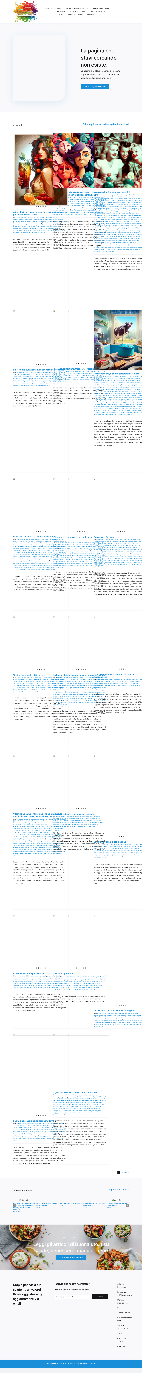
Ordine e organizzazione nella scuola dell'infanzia (121, 223)
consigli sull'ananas (113, 543)
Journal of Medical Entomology (46, 546)
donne (77, 550)
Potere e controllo (81, 375)
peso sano (128, 683)
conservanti (16, 221)
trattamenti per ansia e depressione (85, 214)
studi (49, 563)
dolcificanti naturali (103, 387)
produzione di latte (59, 561)
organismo (56, 557)
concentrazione (86, 548)
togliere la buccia (103, 564)
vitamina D (43, 853)
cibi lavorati (102, 1097)
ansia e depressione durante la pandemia (87, 197)
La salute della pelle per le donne (110, 842)
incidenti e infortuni (75, 689)
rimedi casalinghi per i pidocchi (30, 560)
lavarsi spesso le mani (85, 691)
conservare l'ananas (100, 543)
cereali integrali (50, 826)
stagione (16, 230)
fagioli (26, 836)
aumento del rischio (28, 824)
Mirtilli (134, 399)
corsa (35, 1127)
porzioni (15, 228)
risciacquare (31, 562)
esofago (108, 681)
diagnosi (112, 850)
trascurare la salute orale (79, 826)
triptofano (113, 564)
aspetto (103, 844)
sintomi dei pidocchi (19, 563)
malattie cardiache (125, 395)
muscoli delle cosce (133, 1020)
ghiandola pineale (77, 552)
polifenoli (104, 403)
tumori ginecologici (90, 989)
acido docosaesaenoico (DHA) (40, 819)
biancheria (26, 541)
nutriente (121, 553)
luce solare (24, 842)
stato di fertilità (78, 989)
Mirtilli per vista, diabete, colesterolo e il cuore (116, 373)
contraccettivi (17, 1127)
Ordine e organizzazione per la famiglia (110, 236)
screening (56, 989)
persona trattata (27, 552)
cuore (95, 384)
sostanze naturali (41, 563)
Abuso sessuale (80, 371)
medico (26, 226)
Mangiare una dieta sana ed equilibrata (76, 692)
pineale (66, 559)
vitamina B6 (131, 564)
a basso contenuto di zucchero (107, 378)
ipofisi (86, 553)
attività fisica (71, 544)
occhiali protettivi (103, 401)
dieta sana (47, 978)
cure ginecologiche (44, 1127)
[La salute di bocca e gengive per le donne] (81, 783)
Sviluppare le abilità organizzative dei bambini (108, 247)
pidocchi (21, 554)
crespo (15, 681)
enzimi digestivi (121, 547)
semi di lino (33, 849)
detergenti (105, 850)
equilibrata (36, 1129)
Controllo (69, 373)
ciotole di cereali (105, 382)
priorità (30, 985)
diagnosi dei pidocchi (26, 543)
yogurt (130, 414)
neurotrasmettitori (50, 842)
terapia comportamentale (35, 851)
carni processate (24, 219)
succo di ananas (126, 560)
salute (64, 377)
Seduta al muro (121, 1022)
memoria (117, 399)
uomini (87, 565)
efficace (36, 543)
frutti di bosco (46, 223)
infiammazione (98, 393)
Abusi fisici (60, 371)
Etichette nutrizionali (46, 376)
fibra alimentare (119, 389)
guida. (127, 681)
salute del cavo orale (45, 1135)
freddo (38, 683)
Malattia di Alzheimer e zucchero (43, 378)
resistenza (16, 560)
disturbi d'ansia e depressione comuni (70, 207)
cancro (134, 380)
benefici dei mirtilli (126, 380)
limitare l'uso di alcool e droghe (85, 209)
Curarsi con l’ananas (104, 537)
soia (47, 228)
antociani (116, 380)
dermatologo (98, 850)
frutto (100, 549)
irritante (27, 546)
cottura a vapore (32, 221)
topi (122, 412)
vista (111, 414)
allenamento (30, 1123)
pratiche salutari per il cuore (102, 404)
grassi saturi (39, 980)
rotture (44, 687)
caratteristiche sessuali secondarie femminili (67, 546)
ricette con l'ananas (108, 556)
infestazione (36, 545)
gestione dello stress (84, 1104)
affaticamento (73, 677)
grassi (15, 225)
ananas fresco (113, 539)
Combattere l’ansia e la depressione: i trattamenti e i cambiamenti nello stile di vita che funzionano (79, 193)
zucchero (43, 232)
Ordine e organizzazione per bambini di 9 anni (126, 225)
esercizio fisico (125, 387)
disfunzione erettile (88, 1100)
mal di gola (130, 551)
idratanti (101, 852)
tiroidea (76, 565)
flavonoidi (128, 389)
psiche (32, 847)
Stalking (82, 377)
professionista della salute (106, 406)
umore (82, 565)
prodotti (115, 555)
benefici (139, 539)
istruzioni (33, 546)
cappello (45, 679)
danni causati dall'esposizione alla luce (121, 384)
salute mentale (37, 1137)
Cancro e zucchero (27, 374)
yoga (14, 1140)
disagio (103, 681)
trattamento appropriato (28, 567)
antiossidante (17, 824)
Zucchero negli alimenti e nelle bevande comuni (35, 385)
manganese (118, 397)
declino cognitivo (37, 828)
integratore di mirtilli (115, 393)
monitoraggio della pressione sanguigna (30, 983)
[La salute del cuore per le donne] (40, 942)
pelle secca (135, 852)
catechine (41, 219)
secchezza (16, 689)
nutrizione (29, 843)
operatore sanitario (59, 985)
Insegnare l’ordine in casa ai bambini (112, 192)
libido (103, 1106)
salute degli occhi (134, 408)
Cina (120, 541)
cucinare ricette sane (27, 978)
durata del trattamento (44, 834)
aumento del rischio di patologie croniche (85, 681)
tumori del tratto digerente (34, 230)
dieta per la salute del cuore (131, 386)
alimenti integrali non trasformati (43, 821)
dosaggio (34, 834)
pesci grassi (47, 843)
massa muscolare (77, 555)
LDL (117, 395)
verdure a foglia (18, 853)
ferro (35, 836)
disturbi (25, 832)
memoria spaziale (126, 399)
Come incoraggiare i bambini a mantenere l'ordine (114, 202)
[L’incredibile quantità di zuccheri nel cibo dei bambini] (40, 338)
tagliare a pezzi (137, 560)
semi (19, 849)
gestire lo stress (63, 689)
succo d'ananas (116, 560)
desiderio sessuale (84, 1098)
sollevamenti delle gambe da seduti (105, 1024)
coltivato (125, 541)
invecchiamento (127, 393)
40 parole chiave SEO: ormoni (66, 542)
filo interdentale (90, 818)
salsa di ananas (119, 556)
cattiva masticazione (115, 679)
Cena (38, 1209)
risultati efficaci (41, 562)
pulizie (32, 1135)
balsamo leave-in (23, 679)
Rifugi (60, 377)
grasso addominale (98, 1104)
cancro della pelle (125, 844)
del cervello (113, 545)
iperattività (50, 840)
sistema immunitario (105, 410)
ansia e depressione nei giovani (89, 201)
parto (61, 559)
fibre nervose (42, 836)
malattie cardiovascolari (82, 820)
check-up (78, 816)
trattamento (17, 567)
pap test (68, 985)
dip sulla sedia (121, 1015)
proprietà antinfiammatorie (123, 406)
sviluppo (56, 565)
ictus (91, 1106)
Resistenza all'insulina (31, 382)
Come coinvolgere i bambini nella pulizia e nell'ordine (110, 198)
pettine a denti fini (38, 552)
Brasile (109, 541)
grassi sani (23, 838)
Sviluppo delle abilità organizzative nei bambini (125, 249)
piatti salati (97, 403)
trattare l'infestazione (26, 569)
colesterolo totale (124, 382)
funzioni (68, 552)
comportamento (18, 828)
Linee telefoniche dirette (88, 373)
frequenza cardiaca (59, 552)
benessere (79, 544)
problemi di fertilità (33, 1133)
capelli (42, 541)
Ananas (106, 539)
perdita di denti (83, 822)
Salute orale (77, 824)
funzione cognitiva (108, 391)
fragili (33, 683)
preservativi (76, 985)
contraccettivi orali (75, 978)
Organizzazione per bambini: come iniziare (119, 240)
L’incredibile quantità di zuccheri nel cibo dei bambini (39, 369)
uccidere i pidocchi (39, 569)
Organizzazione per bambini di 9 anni (105, 238)
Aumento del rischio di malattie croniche (29, 372)
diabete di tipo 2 (96, 1098)
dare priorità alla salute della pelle (128, 848)
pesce (41, 843)
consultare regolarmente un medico (84, 683)
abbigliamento (21, 539)
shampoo (49, 562)
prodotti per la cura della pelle (110, 854)
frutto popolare (119, 549)
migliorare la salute (106, 553)
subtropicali (102, 560)
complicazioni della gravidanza (91, 816)
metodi (25, 550)
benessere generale (113, 844)
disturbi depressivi (64, 209)
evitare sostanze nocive (80, 687)
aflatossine (27, 217)
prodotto (44, 558)
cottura (23, 221)
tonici (130, 856)
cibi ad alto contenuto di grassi (88, 1097)
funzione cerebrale (130, 549)
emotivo (82, 550)
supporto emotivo (81, 212)
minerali (115, 553)
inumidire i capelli (18, 546)
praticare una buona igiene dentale (73, 696)
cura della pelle (113, 848)
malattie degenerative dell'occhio (104, 397)
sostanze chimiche (81, 563)
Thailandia (135, 562)
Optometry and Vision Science (119, 401)
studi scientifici (105, 412)
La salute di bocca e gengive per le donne (73, 814)
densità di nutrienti (106, 386)
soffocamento (30, 563)
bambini (15, 541)
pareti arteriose (134, 401)
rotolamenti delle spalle (109, 1022)
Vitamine (25, 232)
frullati (134, 389)
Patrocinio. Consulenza (68, 375)
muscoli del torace (129, 1019)
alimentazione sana (46, 217)
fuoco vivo (16, 545)
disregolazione (57, 550)
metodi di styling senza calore (47, 685)
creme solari (103, 848)
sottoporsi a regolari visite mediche (64, 702)
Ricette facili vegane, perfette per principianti (93, 1204)
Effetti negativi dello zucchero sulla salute (26, 376)
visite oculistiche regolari (101, 414)
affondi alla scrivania (103, 1013)
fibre (14, 223)
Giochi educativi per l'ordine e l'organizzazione (125, 213)
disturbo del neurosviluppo (21, 834)
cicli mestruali (64, 978)
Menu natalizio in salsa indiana (118, 1203)
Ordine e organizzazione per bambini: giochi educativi (116, 232)
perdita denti (73, 822)
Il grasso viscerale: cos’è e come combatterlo (75, 1092)
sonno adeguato (70, 212)
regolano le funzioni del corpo (82, 561)
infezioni (107, 852)
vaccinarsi (64, 704)
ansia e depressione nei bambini (80, 199)
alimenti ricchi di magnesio (25, 823)
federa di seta (21, 683)
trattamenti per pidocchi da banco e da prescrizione (44, 565)
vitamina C (117, 414)
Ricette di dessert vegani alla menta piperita (23, 1204)
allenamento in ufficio (131, 1013)
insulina (81, 553)
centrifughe (48, 219)
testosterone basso (71, 1114)
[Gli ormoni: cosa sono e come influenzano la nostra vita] (81, 505)
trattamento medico (100, 857)
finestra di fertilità (67, 981)
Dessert (15, 1207)
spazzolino (67, 826)
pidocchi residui (32, 556)
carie (58, 816)
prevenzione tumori (25, 228)
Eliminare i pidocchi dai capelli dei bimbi (33, 536)
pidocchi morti (29, 554)
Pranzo (42, 1209)
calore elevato (35, 541)
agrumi (33, 217)
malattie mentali (33, 842)
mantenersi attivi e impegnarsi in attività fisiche (68, 694)
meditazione (45, 1131)
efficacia (42, 543)
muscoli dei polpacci (105, 1019)
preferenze (41, 556)
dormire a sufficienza (66, 687)
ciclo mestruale (75, 548)
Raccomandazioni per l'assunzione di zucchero (35, 380)
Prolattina (69, 561)
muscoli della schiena (119, 1020)
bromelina (115, 541)
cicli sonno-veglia (64, 548)
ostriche (35, 843)
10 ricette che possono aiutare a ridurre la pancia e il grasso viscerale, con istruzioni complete (71, 1206)
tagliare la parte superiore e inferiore (105, 562)
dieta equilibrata (48, 221)
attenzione (62, 544)
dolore (134, 1015)
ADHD (19, 821)
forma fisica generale (120, 1017)
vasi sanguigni (128, 412)
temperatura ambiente (125, 562)
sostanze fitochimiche (119, 410)
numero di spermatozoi (92, 1108)
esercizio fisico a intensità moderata (80, 1102)
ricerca (96, 408)
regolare (32, 687)
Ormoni (77, 557)
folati (18, 223)
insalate (105, 393)
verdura (136, 412)
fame (113, 681)
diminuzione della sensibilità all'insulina (69, 1100)
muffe (38, 226)
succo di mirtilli (115, 412)
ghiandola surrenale (90, 552)
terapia (37, 1138)
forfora (28, 683)
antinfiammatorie (99, 380)
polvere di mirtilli (113, 403)
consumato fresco (125, 543)
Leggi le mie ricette (118, 1189)
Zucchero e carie (37, 384)
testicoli (61, 565)
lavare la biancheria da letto (38, 548)
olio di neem (17, 552)
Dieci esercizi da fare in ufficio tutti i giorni (114, 1010)
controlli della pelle (114, 846)
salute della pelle (103, 558)
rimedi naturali (44, 560)
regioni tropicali (124, 555)
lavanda (27, 548)
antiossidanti (109, 380)
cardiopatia (43, 976)
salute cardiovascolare (121, 408)
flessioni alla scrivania (106, 1017)
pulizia (91, 822)
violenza (62, 379)
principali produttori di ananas (103, 555)
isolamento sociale (72, 691)
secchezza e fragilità (27, 689)
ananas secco (123, 539)
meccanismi (110, 399)
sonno (96, 560)
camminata (35, 1125)
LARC (71, 983)
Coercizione (61, 373)
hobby (73, 209)
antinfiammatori (136, 378)
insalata (45, 225)
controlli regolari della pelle (129, 846)
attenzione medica (67, 976)
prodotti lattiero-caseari (28, 845)
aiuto (87, 371)
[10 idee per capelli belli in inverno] (40, 635)
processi (85, 559)
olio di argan (17, 687)
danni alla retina (103, 384)
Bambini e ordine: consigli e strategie (109, 195)
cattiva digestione (102, 679)
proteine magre (24, 847)
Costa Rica (105, 545)
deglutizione (135, 679)
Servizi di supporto (73, 377)
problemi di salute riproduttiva (62, 987)
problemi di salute (88, 1110)
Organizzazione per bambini (131, 236)
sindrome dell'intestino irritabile (132, 685)
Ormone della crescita (67, 557)
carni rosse (33, 219)
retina (134, 406)
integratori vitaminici (19, 840)
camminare (35, 976)
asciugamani (47, 539)
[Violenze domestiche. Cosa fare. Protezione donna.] (81, 338)
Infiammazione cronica (25, 378)
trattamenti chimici (21, 565)
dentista (71, 818)
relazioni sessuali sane (80, 987)
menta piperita (17, 550)
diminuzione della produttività (73, 685)
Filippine (135, 547)
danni (36, 681)
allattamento (88, 542)
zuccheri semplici (34, 232)
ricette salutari (48, 985)
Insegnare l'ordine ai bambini (130, 217)
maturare (96, 553)
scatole (123, 558)
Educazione (76, 373)
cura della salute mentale (83, 205)
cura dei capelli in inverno (26, 681)
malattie (60, 692)
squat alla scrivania (122, 1024)
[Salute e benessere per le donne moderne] (40, 1057)
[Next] (127, 1205)
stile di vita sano (132, 410)
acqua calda (30, 539)
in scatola (103, 551)
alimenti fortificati (27, 821)
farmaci (31, 836)
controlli (25, 1127)
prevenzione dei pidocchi (21, 558)
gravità (22, 545)
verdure (48, 1138)
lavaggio (19, 685)
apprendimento (96, 1095)
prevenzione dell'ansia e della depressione (72, 210)
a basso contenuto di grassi (123, 376)
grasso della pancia (72, 1106)
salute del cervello (45, 847)
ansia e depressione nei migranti (81, 203)
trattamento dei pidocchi (45, 567)
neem (30, 550)
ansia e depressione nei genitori (68, 201)
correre (30, 1127)
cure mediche (39, 978)
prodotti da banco (35, 558)
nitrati (43, 226)
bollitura (15, 219)
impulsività (42, 838)
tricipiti (100, 1026)
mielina (41, 842)
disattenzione (17, 832)
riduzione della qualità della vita (63, 824)
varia (44, 230)
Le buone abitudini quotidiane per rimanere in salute (79, 675)
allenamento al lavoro (117, 1013)
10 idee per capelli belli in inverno (29, 675)
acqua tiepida (43, 677)
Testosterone (69, 565)
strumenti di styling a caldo (42, 689)
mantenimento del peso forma (132, 397)
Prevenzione (23, 985)
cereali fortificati (40, 826)
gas (117, 681)
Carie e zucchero (39, 374)
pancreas (56, 559)
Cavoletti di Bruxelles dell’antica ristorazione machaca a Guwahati (44, 1205)
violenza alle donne (72, 379)
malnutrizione (105, 683)
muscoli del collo (117, 1019)
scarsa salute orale (79, 700)
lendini (50, 548)
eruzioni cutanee (132, 850)
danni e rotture (44, 681)
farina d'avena (109, 389)
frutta (39, 223)
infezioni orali (57, 820)
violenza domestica (65, 381)
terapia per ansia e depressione (63, 214)
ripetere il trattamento (20, 562)
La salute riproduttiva (64, 973)
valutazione (97, 687)
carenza (15, 826)
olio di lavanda (45, 550)
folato (49, 836)
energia (88, 550)
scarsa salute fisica (66, 700)
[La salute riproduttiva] (81, 942)
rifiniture (39, 687)
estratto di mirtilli (99, 389)
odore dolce (135, 553)
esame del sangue (24, 980)
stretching (132, 1024)
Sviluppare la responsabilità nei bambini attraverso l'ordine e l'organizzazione (118, 246)
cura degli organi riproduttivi (68, 980)
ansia (71, 197)
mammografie (78, 983)
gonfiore (121, 681)
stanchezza (22, 851)
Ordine (103, 223)
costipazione (127, 679)
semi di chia (25, 849)
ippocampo (97, 1106)
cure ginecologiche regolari (86, 980)
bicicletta (28, 976)
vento (40, 691)
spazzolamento (58, 826)
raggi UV (135, 854)
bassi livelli (44, 824)
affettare (100, 539)
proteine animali (37, 228)
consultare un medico (100, 846)
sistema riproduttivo (66, 989)
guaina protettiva (32, 838)
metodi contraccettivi (89, 983)
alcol (38, 217)
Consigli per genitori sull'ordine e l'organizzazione (121, 210)
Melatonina (87, 555)
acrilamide (20, 217)
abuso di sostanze (62, 677)
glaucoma (118, 391)
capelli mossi (38, 679)
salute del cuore (24, 987)
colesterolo (114, 382)
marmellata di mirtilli (100, 399)
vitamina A (123, 564)
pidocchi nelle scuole (19, 556)
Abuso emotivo (69, 371)
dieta (119, 386)
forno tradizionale (26, 223)
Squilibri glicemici (44, 382)
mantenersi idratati (90, 694)
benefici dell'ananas (100, 541)
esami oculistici (114, 387)
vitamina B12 (27, 853)
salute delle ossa (114, 558)
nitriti (47, 226)
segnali (15, 849)
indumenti (29, 545)
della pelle (121, 545)
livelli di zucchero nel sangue (62, 555)
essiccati (129, 547)
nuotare (46, 983)
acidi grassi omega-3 (23, 819)
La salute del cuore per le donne (28, 973)
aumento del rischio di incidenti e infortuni (73, 679)
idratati (43, 683)
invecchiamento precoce (118, 852)
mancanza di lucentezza (30, 685)
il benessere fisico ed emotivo (69, 553)
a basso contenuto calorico (105, 376)
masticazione (57, 822)
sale (44, 228)
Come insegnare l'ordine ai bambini (127, 204)
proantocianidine (131, 404)
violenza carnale (84, 379)
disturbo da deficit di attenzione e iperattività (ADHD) (44, 832)
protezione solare (125, 854)
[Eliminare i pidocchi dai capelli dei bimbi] (40, 505)
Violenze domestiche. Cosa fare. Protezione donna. (78, 369)
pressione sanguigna (118, 404)
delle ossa (128, 545)
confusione (27, 828)
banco (21, 541)
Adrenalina (79, 542)
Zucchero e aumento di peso (22, 384)
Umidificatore (33, 691)
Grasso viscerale (84, 1106)
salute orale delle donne (89, 824)
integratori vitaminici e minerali (36, 840)
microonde (32, 226)
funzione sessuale (71, 1104)
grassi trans (47, 980)
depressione (22, 830)
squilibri (90, 563)
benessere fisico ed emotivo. (83, 976)
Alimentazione (21, 1123)
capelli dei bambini (51, 541)
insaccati (40, 225)
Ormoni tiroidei (85, 557)
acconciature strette (23, 677)
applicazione (38, 539)
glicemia (124, 391)
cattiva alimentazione (67, 816)
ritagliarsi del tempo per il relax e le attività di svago (69, 698)
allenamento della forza (42, 1123)
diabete (40, 221)
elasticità (123, 850)
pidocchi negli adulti (41, 554)
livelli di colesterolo (44, 981)
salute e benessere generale (119, 856)
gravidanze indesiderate (81, 981)
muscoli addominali (133, 1017)
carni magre (22, 826)
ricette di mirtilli (103, 408)
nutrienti (127, 553)
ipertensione (137, 393)
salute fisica (28, 1137)
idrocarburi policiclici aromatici (27, 225)
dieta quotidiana (103, 547)
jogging (34, 981)
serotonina (129, 558)
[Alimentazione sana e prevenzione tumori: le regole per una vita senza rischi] (40, 168)
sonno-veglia (71, 563)
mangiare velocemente (117, 683)
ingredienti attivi (46, 545)
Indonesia (113, 551)
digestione (111, 547)
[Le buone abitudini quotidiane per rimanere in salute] (81, 643)
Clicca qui (110, 74)
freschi (35, 223)
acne (98, 844)
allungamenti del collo (100, 1015)
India (108, 551)
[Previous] (14, 1205)
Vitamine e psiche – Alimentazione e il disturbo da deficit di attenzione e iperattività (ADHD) (37, 815)
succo (108, 560)
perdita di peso (70, 1110)
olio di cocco (36, 550)
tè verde (22, 230)
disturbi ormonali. (68, 550)
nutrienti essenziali (19, 843)
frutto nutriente (108, 549)
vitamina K (124, 414)
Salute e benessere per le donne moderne (33, 1121)
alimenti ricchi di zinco (41, 823)
